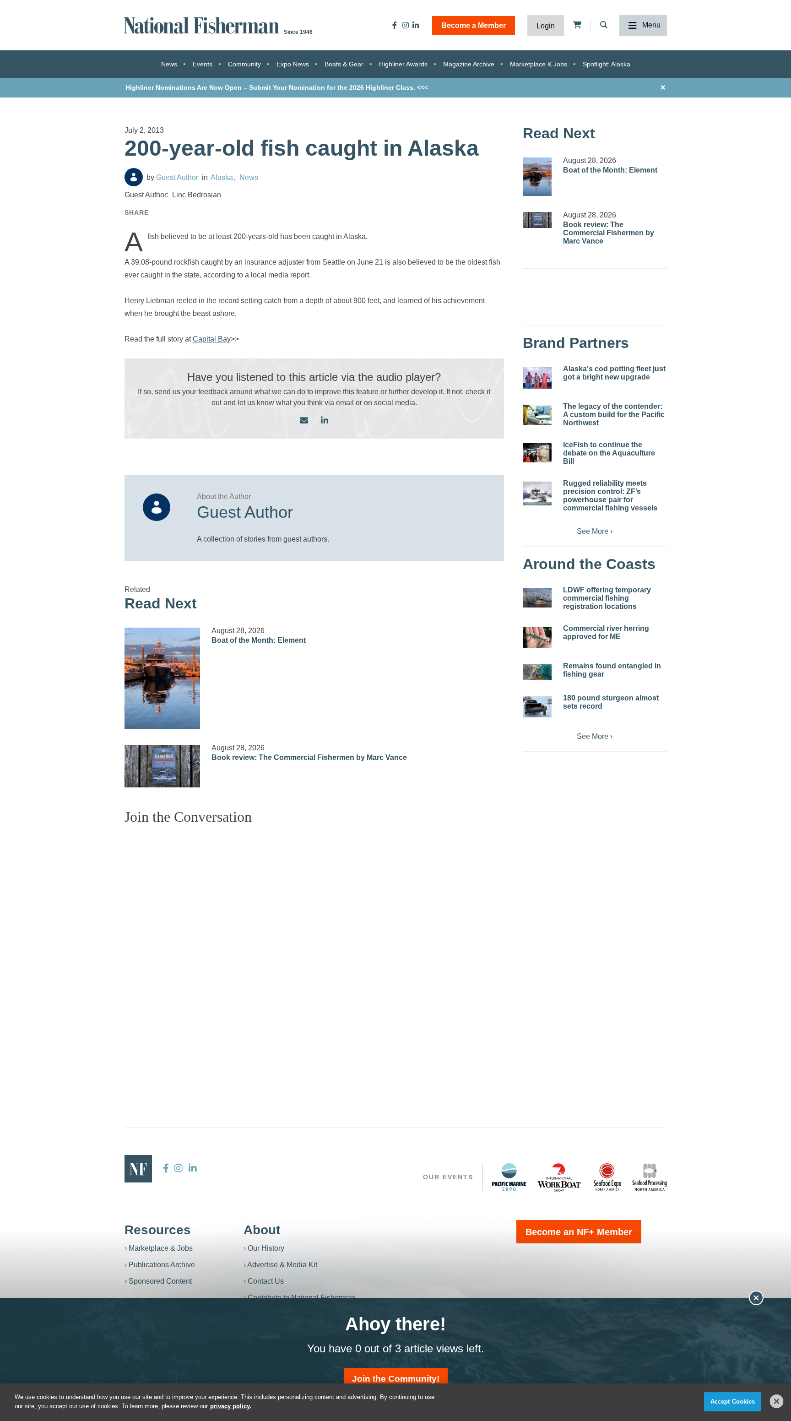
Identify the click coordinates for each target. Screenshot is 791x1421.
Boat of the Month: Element (258, 640)
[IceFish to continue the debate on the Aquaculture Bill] (537, 452)
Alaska (222, 177)
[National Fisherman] (203, 24)
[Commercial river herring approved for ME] (537, 637)
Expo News (292, 64)
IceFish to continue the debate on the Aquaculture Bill (609, 453)
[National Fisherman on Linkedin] (415, 25)
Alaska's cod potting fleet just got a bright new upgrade (614, 373)
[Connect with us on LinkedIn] (324, 421)
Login (545, 26)
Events (202, 64)
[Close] (777, 1401)
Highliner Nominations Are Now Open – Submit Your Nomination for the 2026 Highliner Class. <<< (276, 87)
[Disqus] (314, 946)
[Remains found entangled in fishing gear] (537, 672)
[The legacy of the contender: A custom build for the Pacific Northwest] (537, 415)
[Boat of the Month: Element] (162, 678)
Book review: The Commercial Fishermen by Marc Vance (309, 757)
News (169, 64)
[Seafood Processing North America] (649, 1177)
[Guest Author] (134, 177)
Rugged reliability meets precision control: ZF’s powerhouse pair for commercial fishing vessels (610, 495)
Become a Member (473, 25)
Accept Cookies (732, 1401)
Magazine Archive (468, 64)
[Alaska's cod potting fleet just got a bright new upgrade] (537, 378)
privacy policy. (230, 1405)
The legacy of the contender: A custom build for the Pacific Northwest (614, 414)
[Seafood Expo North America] (607, 1177)
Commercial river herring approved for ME (606, 632)
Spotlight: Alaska (606, 64)
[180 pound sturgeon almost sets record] (537, 706)
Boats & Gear (344, 64)
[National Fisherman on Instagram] (405, 25)
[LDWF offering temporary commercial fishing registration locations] (537, 597)
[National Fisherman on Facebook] (394, 25)
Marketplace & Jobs (538, 64)
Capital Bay (212, 339)
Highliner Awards (403, 64)
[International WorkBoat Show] (559, 1177)
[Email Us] (304, 421)
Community (244, 64)
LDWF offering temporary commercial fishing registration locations (607, 598)
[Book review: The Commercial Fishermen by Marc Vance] (162, 766)
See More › (594, 531)
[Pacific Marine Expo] (509, 1177)
